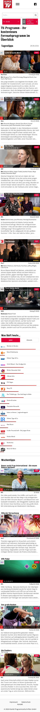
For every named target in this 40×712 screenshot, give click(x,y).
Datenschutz (26, 702)
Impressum (14, 702)
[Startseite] (7, 4)
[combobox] (11, 22)
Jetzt (10, 340)
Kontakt (20, 704)
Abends (29, 340)
